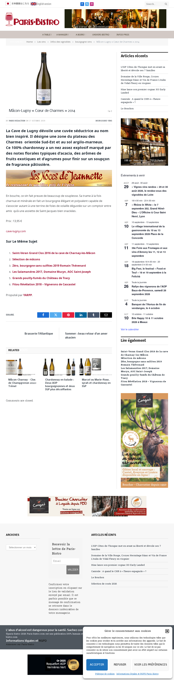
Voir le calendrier (130, 329)
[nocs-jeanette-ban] (59, 185)
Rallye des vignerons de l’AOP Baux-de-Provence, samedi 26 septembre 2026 (149, 290)
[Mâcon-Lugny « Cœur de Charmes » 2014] (59, 78)
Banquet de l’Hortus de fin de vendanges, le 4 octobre (149, 306)
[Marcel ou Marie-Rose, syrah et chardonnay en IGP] (96, 367)
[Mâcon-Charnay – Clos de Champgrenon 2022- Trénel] (22, 367)
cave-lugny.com (16, 231)
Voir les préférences (150, 664)
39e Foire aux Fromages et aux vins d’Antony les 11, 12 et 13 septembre (149, 251)
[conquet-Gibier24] (144, 487)
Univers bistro (100, 34)
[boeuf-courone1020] (144, 165)
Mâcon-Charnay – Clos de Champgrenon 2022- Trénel (22, 383)
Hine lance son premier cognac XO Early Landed (118, 565)
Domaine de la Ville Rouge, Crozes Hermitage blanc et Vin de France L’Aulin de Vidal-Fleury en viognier (143, 80)
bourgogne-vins (104, 121)
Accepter (97, 664)
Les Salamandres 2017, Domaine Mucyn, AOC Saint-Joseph (51, 272)
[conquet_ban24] (87, 506)
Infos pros (123, 34)
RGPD (43, 640)
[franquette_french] (115, 27)
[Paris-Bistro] (32, 19)
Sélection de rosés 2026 (104, 584)
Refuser (120, 664)
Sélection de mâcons (26, 259)
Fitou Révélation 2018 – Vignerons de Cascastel (43, 284)
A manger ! (62, 34)
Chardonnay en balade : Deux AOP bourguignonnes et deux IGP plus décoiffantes (60, 384)
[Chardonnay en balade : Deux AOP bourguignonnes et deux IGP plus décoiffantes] (59, 367)
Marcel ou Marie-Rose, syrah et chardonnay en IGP (96, 383)
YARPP (27, 295)
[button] (167, 631)
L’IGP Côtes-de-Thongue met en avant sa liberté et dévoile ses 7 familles (143, 69)
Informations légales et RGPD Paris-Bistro (137, 674)
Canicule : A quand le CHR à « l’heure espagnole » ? (118, 571)
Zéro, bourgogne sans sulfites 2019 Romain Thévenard (49, 265)
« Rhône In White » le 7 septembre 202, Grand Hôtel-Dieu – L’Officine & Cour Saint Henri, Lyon (149, 210)
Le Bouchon (127, 108)
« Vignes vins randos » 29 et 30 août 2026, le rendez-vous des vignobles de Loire (150, 190)
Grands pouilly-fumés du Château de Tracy (41, 278)
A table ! (46, 34)
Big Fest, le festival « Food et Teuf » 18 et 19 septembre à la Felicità (149, 272)
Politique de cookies (105, 674)
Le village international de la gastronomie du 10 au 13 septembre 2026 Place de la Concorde (148, 232)
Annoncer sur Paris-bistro (20, 644)
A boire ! (80, 34)
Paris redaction (17, 121)
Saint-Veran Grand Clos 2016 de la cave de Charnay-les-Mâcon (53, 253)
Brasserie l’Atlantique (39, 333)
